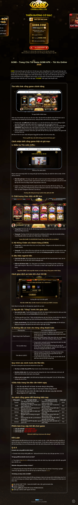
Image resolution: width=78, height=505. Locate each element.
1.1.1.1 (39, 122)
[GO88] (39, 6)
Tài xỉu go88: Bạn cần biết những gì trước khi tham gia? (39, 138)
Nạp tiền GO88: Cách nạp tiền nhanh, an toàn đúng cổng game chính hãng (39, 270)
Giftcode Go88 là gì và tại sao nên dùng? (39, 434)
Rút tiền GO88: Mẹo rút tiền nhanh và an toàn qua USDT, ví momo (39, 302)
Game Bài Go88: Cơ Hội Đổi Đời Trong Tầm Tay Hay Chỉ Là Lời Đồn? (39, 239)
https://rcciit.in (42, 51)
